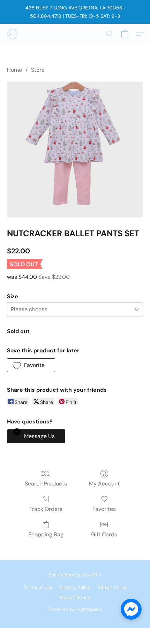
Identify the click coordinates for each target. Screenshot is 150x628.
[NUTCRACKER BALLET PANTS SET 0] (75, 149)
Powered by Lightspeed (75, 609)
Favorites (104, 509)
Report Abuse (75, 597)
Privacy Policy (75, 587)
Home (14, 70)
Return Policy (112, 587)
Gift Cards (104, 534)
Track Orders (45, 509)
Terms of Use (38, 587)
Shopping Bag (45, 534)
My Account (104, 483)
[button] (13, 34)
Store (38, 70)
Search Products (46, 483)
